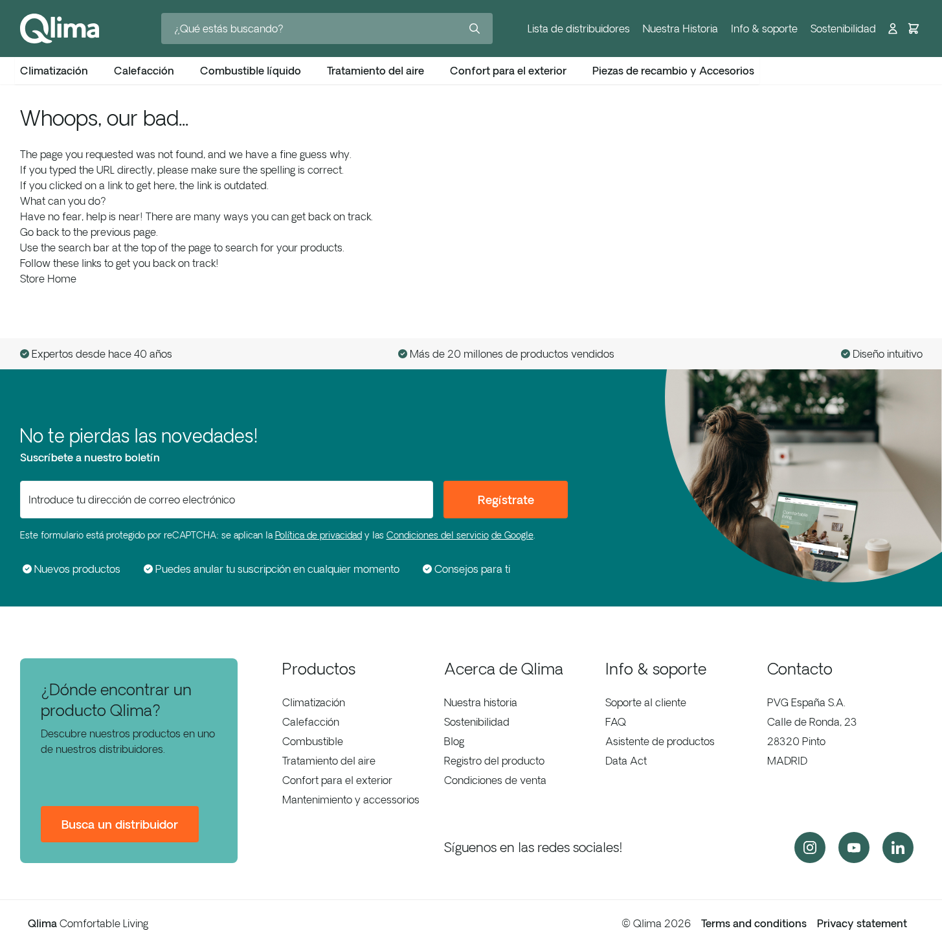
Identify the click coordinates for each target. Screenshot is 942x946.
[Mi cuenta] (893, 28)
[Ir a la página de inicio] (59, 28)
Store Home (48, 278)
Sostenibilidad (843, 28)
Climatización (313, 702)
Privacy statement (862, 923)
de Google (512, 535)
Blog (454, 741)
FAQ (615, 722)
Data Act (626, 761)
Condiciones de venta (495, 780)
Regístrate (506, 499)
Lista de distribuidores (579, 28)
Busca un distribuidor (120, 824)
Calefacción (310, 722)
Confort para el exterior (337, 780)
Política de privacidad (318, 535)
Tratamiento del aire (329, 761)
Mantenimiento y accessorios (351, 799)
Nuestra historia (480, 702)
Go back (39, 232)
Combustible (312, 741)
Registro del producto (494, 761)
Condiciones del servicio (438, 535)
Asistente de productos (660, 741)
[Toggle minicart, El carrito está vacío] (913, 28)
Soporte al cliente (645, 702)
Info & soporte (764, 28)
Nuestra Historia (680, 28)
